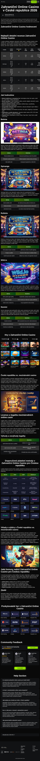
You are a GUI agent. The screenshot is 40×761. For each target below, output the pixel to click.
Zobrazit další (20, 668)
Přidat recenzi (32, 647)
